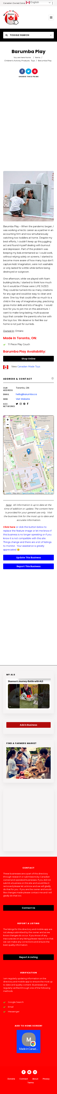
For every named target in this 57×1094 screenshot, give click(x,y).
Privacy (46, 1078)
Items (37, 57)
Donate (11, 1078)
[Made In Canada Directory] (11, 17)
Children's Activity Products (17, 60)
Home (28, 57)
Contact (23, 1078)
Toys (33, 60)
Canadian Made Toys (28, 366)
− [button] (8, 425)
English (34, 2)
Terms (30, 1082)
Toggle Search (19, 35)
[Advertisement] (28, 128)
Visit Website (23, 399)
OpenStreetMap (28, 493)
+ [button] (8, 420)
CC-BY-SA (49, 493)
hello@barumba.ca (26, 394)
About (35, 1078)
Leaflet (8, 493)
